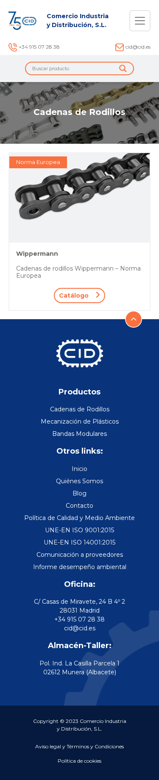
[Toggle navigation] (140, 20)
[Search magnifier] (123, 68)
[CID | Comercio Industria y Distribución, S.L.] (22, 20)
